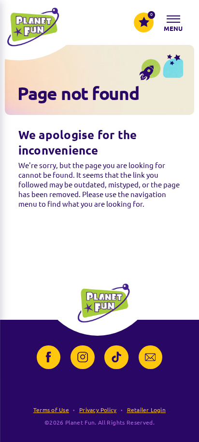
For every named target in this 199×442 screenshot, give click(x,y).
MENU (173, 28)
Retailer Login (146, 410)
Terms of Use (51, 410)
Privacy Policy (97, 410)
